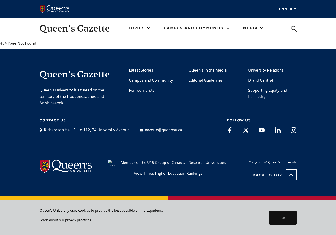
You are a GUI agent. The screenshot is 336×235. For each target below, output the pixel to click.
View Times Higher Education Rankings (168, 173)
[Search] (294, 28)
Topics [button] (136, 28)
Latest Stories (141, 70)
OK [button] (282, 217)
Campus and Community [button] (194, 28)
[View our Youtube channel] (262, 130)
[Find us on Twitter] (246, 130)
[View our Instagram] (293, 130)
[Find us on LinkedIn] (278, 130)
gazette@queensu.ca (163, 129)
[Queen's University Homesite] (66, 170)
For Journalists (141, 90)
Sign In (286, 8)
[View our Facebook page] (230, 130)
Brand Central (260, 80)
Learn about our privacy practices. (66, 220)
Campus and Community (151, 80)
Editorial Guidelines (206, 80)
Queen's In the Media (208, 70)
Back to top (267, 175)
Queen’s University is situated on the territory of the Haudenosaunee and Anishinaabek (72, 96)
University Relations (265, 70)
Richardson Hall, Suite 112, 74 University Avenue (87, 129)
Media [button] (250, 28)
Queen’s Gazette (75, 28)
